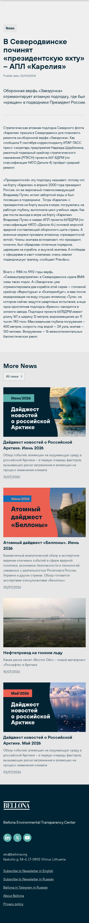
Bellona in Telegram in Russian (25, 887)
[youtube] (27, 838)
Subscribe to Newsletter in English (28, 871)
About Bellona (13, 896)
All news (12, 376)
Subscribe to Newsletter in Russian (28, 879)
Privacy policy (13, 904)
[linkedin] (7, 838)
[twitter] (17, 838)
